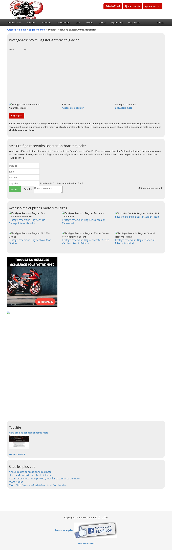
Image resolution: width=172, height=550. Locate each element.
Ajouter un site (132, 6)
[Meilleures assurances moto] (32, 282)
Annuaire (31, 22)
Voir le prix (16, 115)
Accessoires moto (16, 29)
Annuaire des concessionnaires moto (28, 432)
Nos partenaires (86, 543)
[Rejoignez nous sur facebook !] (95, 530)
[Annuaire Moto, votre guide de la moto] (26, 9)
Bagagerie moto (37, 29)
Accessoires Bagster (73, 107)
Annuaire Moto (14, 22)
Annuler (28, 189)
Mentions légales (64, 530)
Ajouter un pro (152, 6)
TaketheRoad (113, 6)
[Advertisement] (86, 75)
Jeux (78, 22)
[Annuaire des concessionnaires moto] (19, 441)
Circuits (102, 22)
